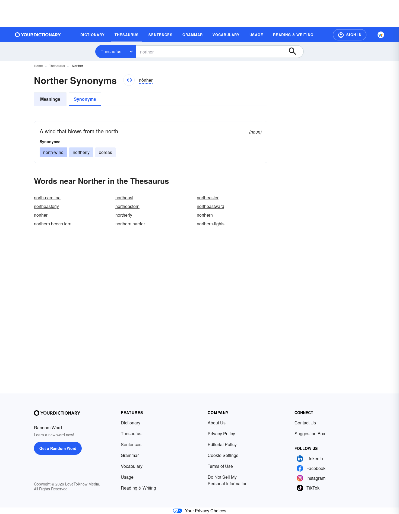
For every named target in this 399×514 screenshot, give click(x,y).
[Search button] (295, 52)
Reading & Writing (138, 488)
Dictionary (130, 423)
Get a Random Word (58, 448)
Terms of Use (220, 466)
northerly (81, 152)
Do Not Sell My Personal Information (228, 480)
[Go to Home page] (38, 34)
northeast (124, 197)
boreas (105, 152)
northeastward (210, 206)
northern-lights (210, 223)
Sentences (131, 444)
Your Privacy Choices (205, 510)
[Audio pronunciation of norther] (129, 80)
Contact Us (305, 423)
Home (38, 65)
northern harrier (130, 223)
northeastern (127, 206)
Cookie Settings (223, 455)
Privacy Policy (221, 433)
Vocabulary (131, 466)
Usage (127, 477)
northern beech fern (52, 223)
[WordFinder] (381, 34)
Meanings (50, 99)
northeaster (207, 197)
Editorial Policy (222, 444)
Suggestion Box (309, 433)
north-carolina (47, 197)
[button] (349, 34)
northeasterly (46, 206)
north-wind (53, 152)
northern (205, 215)
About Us (217, 423)
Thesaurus (111, 51)
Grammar (130, 455)
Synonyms (85, 99)
